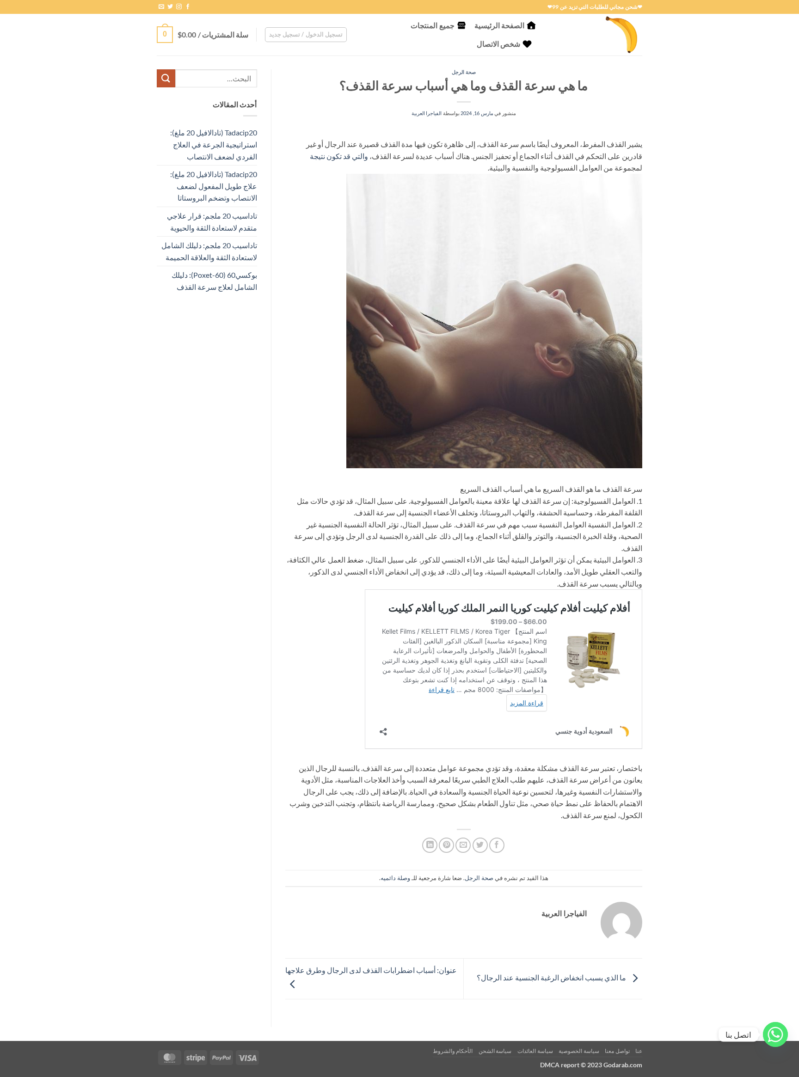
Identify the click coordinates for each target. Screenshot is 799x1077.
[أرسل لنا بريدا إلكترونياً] (161, 7)
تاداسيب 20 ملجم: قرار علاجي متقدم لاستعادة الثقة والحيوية (212, 221)
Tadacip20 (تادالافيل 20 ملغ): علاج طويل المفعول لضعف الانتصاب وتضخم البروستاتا (213, 186)
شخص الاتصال (498, 43)
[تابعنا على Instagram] (179, 7)
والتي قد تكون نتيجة (339, 156)
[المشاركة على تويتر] (480, 845)
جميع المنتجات (432, 25)
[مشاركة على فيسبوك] (496, 845)
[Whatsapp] (775, 1034)
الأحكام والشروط (453, 1050)
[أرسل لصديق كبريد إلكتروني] (463, 845)
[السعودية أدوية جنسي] (596, 34)
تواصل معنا (617, 1050)
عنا (638, 1050)
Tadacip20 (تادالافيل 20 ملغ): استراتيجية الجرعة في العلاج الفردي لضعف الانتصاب (213, 144)
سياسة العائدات (535, 1050)
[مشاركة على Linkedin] (429, 845)
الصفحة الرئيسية (499, 25)
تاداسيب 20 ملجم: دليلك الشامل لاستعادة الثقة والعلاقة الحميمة (209, 251)
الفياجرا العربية (427, 113)
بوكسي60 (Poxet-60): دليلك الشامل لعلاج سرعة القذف (214, 280)
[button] (306, 34)
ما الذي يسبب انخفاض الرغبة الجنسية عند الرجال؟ (552, 977)
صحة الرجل (464, 72)
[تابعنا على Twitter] (170, 7)
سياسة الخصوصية (579, 1050)
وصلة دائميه (395, 877)
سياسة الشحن (495, 1050)
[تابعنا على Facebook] (188, 7)
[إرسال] (166, 78)
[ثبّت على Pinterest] (446, 845)
